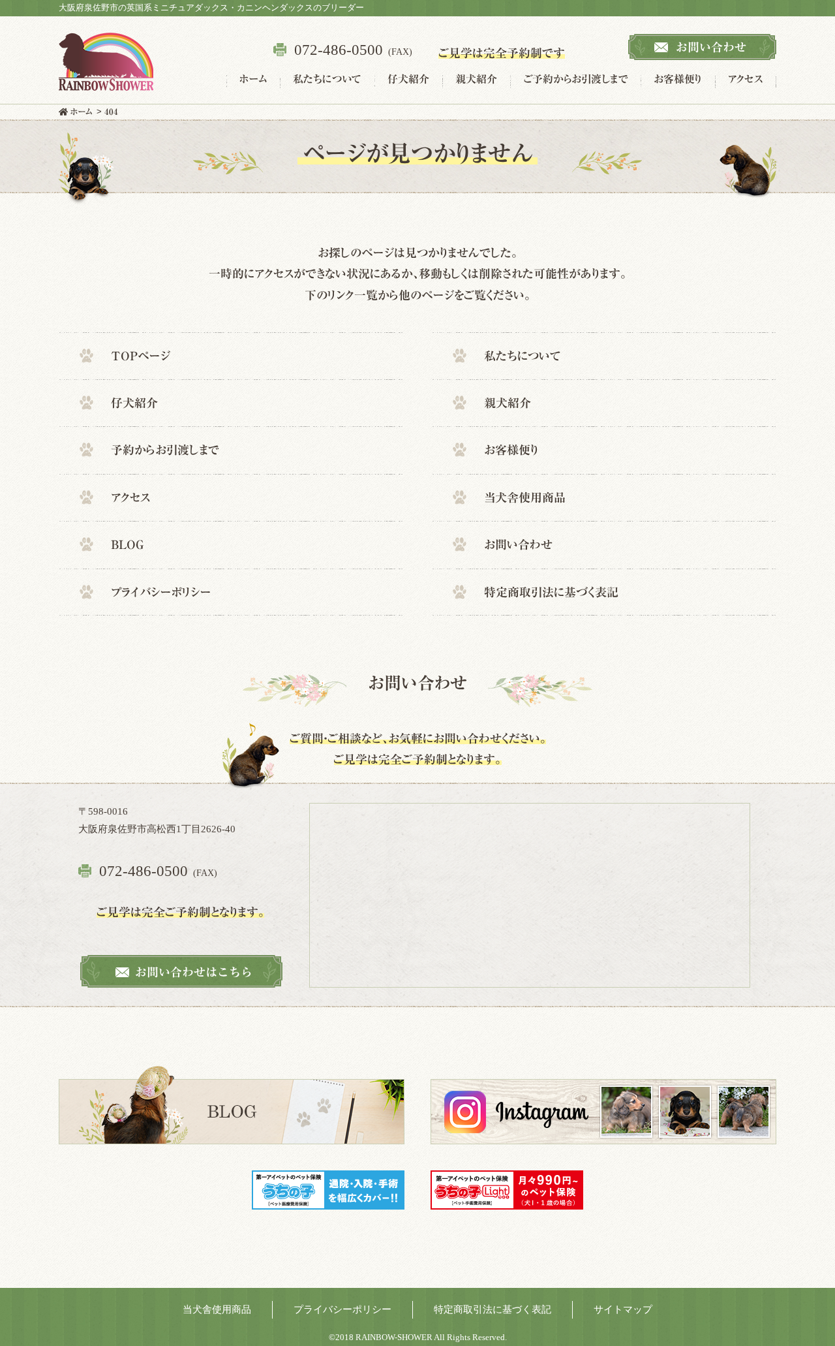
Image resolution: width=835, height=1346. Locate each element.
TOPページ (140, 355)
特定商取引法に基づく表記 (551, 591)
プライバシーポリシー (161, 591)
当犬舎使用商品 (525, 497)
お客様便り (678, 79)
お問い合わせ (518, 544)
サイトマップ (623, 1309)
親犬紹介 (476, 79)
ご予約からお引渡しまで (575, 79)
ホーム (253, 79)
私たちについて (327, 79)
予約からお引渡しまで (165, 450)
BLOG (127, 544)
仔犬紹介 (408, 79)
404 (111, 112)
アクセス (745, 79)
